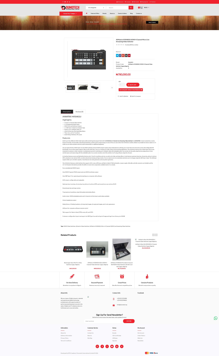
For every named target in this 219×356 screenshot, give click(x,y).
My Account (141, 333)
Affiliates (114, 338)
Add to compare (136, 96)
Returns (90, 335)
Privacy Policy (64, 338)
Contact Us (90, 333)
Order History (141, 335)
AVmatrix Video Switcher (82, 226)
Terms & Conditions (66, 340)
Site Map (90, 338)
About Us (63, 333)
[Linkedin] (116, 346)
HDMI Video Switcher (69, 226)
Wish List (140, 338)
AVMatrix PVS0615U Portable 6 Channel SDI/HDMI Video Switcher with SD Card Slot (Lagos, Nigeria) (122, 264)
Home (87, 22)
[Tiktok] (122, 346)
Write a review (134, 44)
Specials (114, 340)
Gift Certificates (116, 335)
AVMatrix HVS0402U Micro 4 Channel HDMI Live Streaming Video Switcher (110, 226)
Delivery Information (66, 335)
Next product (152, 22)
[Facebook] (102, 346)
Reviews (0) (79, 112)
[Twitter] (107, 346)
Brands (114, 333)
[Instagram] (97, 346)
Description (67, 112)
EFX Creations (72, 353)
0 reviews (127, 44)
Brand (91, 22)
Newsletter (140, 340)
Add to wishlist (124, 96)
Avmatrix (96, 22)
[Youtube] (112, 346)
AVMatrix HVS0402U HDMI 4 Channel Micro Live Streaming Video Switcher (106, 24)
